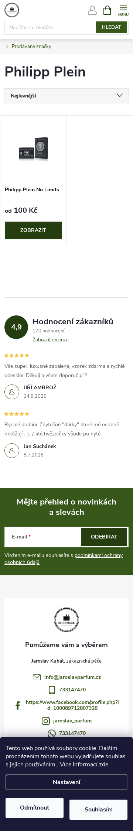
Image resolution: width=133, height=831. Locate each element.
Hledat (111, 27)
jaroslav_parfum (72, 720)
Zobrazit (33, 230)
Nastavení (66, 782)
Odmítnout (34, 808)
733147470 (72, 689)
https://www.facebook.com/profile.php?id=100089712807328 (72, 705)
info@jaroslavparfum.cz (72, 677)
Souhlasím (99, 810)
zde (103, 764)
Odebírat (104, 536)
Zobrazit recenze (51, 339)
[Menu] (123, 10)
